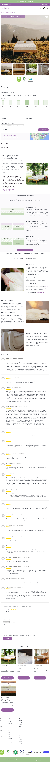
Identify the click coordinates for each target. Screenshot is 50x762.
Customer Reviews (21, 742)
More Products (1, 736)
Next (48, 69)
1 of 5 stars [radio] (10, 609)
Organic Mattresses (9, 12)
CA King (46, 105)
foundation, (13, 187)
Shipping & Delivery (10, 743)
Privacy (38, 757)
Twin (3, 105)
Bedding (1, 727)
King (36, 105)
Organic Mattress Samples (10, 723)
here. (38, 274)
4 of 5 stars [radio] (14, 609)
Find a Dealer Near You (10, 729)
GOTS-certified (6, 174)
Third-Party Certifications (21, 729)
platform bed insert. (10, 189)
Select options (7, 677)
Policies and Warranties (10, 734)
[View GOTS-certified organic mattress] (19, 69)
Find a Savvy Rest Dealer (9, 135)
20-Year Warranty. (6, 190)
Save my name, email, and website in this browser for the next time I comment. (20, 635)
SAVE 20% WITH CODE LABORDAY (25, 1)
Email (4, 630)
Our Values (20, 738)
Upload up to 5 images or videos (9, 619)
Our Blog (20, 724)
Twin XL (10, 105)
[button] (40, 8)
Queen (27, 105)
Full (18, 105)
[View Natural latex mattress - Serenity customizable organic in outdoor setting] (6, 69)
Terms (38, 759)
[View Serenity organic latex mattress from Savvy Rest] (31, 69)
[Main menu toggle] (47, 8)
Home (2, 12)
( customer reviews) (11, 90)
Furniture (1, 731)
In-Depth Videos (20, 735)
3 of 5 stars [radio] (13, 609)
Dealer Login (38, 760)
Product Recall (10, 739)
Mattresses (1, 724)
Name (4, 624)
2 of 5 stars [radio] (11, 609)
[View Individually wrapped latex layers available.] (43, 69)
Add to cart (43, 129)
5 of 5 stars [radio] (15, 609)
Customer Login (45, 4)
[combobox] (12, 111)
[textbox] (12, 111)
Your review (6, 611)
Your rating (6, 609)
